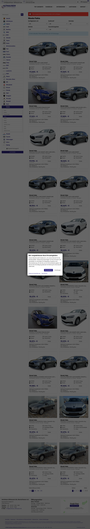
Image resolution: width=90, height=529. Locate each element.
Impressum (44, 273)
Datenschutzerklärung (34, 273)
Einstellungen (58, 270)
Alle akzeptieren (48, 270)
